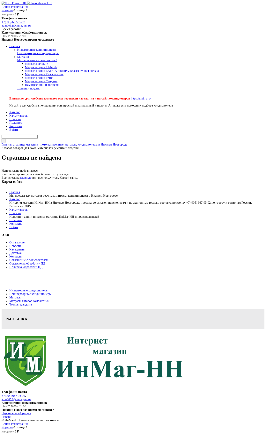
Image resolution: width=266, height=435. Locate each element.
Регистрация (19, 6)
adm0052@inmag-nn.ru (16, 25)
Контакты (15, 223)
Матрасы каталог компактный (29, 301)
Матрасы (15, 297)
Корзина (7, 10)
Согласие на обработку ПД (27, 263)
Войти (6, 6)
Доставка (15, 253)
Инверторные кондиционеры (28, 290)
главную (26, 177)
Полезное (15, 220)
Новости (15, 213)
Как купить (17, 249)
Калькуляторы (18, 209)
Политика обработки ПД (25, 267)
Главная (14, 192)
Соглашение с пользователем (28, 260)
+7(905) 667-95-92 (13, 22)
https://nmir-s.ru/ (141, 98)
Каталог (14, 199)
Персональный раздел (16, 413)
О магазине (17, 242)
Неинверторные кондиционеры (30, 294)
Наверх (6, 416)
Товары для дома (20, 304)
